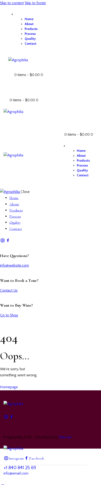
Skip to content (12, 3)
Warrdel (65, 437)
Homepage (9, 387)
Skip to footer (35, 3)
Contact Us (9, 290)
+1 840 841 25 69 (20, 467)
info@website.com (14, 265)
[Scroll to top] (2, 483)
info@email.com (16, 473)
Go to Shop (9, 315)
